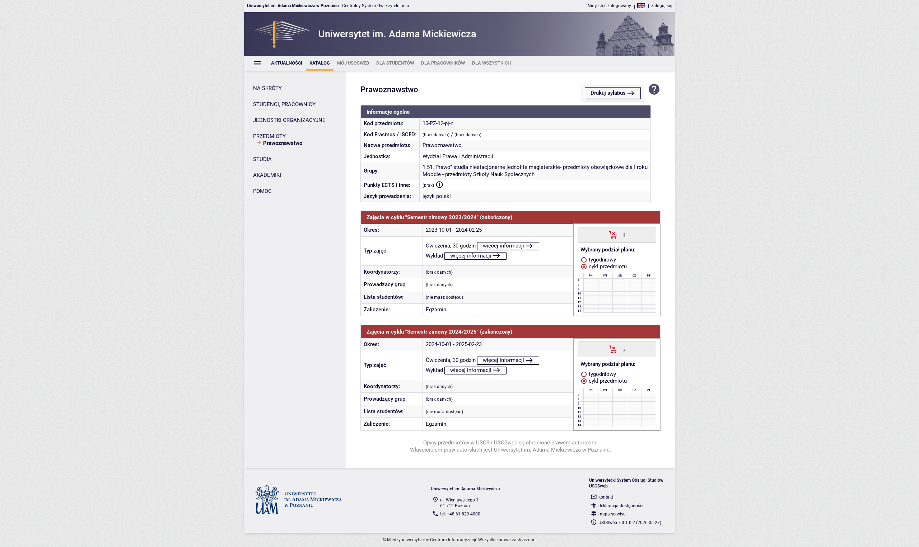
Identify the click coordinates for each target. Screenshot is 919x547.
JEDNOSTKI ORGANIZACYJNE (289, 120)
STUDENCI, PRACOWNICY (284, 104)
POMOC (262, 191)
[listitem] (286, 63)
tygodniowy (601, 259)
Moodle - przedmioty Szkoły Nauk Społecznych (479, 174)
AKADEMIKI (267, 175)
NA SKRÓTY (267, 88)
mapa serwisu (612, 514)
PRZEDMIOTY (269, 136)
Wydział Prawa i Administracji (458, 156)
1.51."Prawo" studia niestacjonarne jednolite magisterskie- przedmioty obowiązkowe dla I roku (535, 167)
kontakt (605, 497)
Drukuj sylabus (608, 93)
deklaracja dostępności (620, 505)
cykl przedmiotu (607, 266)
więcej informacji (503, 245)
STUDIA (262, 159)
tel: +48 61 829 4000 (460, 514)
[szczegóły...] (624, 234)
